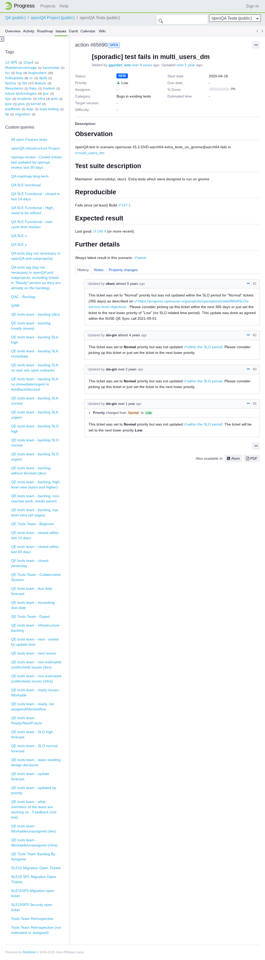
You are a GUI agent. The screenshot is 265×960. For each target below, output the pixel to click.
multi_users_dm (91, 153)
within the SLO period (204, 347)
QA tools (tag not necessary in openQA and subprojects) (35, 256)
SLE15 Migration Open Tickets (36, 868)
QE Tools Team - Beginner (32, 524)
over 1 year (185, 65)
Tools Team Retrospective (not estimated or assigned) (36, 930)
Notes (99, 270)
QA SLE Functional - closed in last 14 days (35, 196)
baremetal (51, 67)
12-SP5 (11, 62)
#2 (254, 335)
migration (22, 114)
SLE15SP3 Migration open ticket (32, 893)
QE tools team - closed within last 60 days (35, 549)
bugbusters (37, 73)
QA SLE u (19, 236)
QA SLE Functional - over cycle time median (32, 224)
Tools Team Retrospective (32, 919)
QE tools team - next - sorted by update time (34, 641)
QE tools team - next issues (33, 653)
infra (41, 98)
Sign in (252, 6)
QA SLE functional (26, 185)
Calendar (87, 31)
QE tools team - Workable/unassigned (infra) (34, 842)
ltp (7, 114)
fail (24, 83)
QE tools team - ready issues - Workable (36, 692)
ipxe (8, 104)
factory (10, 83)
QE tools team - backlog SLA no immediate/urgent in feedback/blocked (34, 384)
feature (40, 83)
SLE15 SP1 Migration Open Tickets (33, 879)
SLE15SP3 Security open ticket (31, 907)
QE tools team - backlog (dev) (35, 314)
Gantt (73, 31)
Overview (12, 31)
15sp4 (28, 62)
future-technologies (21, 93)
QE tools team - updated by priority (33, 790)
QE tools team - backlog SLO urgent (35, 456)
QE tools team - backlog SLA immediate (34, 353)
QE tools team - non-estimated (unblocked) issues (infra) (36, 678)
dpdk (43, 78)
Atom (235, 458)
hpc (8, 98)
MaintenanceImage (21, 67)
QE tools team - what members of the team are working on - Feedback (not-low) (34, 809)
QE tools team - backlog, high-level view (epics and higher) (36, 484)
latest (141, 258)
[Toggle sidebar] (2, 39)
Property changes (123, 270)
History (83, 270)
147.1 (126, 205)
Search (161, 19)
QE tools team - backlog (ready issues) (30, 325)
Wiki (102, 31)
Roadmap (45, 31)
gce (46, 93)
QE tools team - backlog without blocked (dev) (30, 470)
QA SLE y (19, 244)
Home (21, 6)
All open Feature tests (29, 139)
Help (64, 6)
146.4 (101, 231)
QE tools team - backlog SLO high (35, 428)
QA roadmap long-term (30, 176)
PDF (253, 458)
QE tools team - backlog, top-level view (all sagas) (35, 512)
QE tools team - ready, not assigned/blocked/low (32, 706)
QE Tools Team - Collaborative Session (36, 577)
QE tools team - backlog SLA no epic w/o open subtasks (34, 367)
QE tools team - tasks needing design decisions (36, 762)
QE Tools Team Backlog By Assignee (33, 856)
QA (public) (15, 18)
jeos (21, 104)
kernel (36, 104)
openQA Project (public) (53, 18)
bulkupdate (14, 78)
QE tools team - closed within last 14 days (35, 535)
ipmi (54, 98)
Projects (47, 6)
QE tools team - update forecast (30, 776)
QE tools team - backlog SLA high (34, 339)
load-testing (49, 109)
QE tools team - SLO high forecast (32, 734)
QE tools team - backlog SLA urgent (34, 414)
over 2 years (127, 369)
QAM (15, 305)
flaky (33, 88)
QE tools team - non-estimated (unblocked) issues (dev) (36, 664)
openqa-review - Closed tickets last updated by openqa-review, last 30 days (36, 162)
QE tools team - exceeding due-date (33, 605)
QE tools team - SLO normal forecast (34, 748)
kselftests (12, 109)
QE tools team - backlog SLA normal (34, 400)
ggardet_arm (119, 65)
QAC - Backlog (23, 297)
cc (31, 78)
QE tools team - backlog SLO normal (35, 442)
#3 (254, 369)
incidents (24, 98)
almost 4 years (129, 335)
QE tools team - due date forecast (31, 591)
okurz (110, 284)
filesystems (14, 88)
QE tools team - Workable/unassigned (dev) (33, 828)
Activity (28, 31)
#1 (254, 284)
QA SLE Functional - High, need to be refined (32, 210)
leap (29, 109)
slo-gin (111, 335)
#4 (254, 404)
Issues (61, 31)
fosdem (49, 88)
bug (19, 73)
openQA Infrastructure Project (35, 148)
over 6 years (142, 65)
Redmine (29, 952)
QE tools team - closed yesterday (29, 563)
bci (7, 73)
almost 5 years (127, 284)
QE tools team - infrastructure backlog (35, 627)
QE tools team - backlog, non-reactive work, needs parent (35, 498)
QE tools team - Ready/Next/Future (26, 720)
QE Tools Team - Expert (30, 616)
